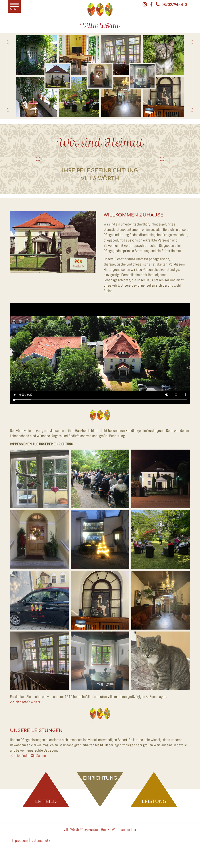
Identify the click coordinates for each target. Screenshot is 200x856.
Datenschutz (40, 840)
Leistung (154, 801)
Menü (14, 9)
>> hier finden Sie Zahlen (28, 755)
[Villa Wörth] (100, 28)
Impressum (20, 840)
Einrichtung (100, 778)
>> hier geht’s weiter (25, 701)
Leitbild (46, 801)
